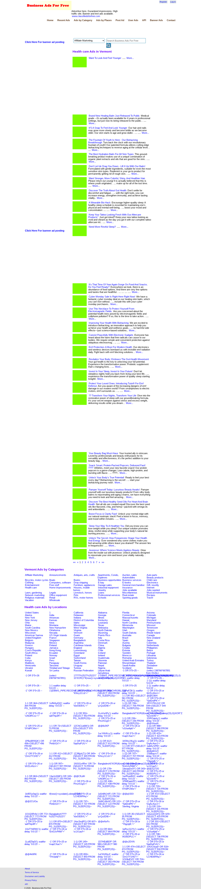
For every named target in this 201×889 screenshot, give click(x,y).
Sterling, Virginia (130, 806)
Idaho (76, 622)
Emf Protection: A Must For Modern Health (110, 347)
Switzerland (80, 658)
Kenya (28, 660)
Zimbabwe (152, 665)
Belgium (29, 640)
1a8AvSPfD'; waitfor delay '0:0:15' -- (156, 747)
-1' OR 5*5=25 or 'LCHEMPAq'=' (82, 795)
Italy (100, 638)
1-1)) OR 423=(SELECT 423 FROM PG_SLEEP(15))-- (157, 736)
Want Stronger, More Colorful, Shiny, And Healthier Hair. (117, 178)
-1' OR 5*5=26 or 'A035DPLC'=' (131, 835)
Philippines (152, 648)
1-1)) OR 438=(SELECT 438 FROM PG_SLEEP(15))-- (109, 784)
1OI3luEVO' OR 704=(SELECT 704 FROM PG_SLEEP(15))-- (133, 862)
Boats (52, 580)
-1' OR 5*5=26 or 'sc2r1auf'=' (82, 830)
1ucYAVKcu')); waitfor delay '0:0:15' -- (109, 734)
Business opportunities (109, 580)
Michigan (151, 617)
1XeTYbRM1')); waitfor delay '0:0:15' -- (36, 830)
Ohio (27, 622)
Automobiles (128, 577)
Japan (150, 640)
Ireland (101, 655)
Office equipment (58, 595)
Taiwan (77, 660)
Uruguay (78, 665)
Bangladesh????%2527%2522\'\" (57, 815)
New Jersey (31, 620)
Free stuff (54, 585)
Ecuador (53, 653)
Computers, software (60, 582)
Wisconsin (30, 633)
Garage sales (105, 585)
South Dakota (129, 633)
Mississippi (79, 625)
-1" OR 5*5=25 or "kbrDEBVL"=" (82, 815)
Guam (77, 635)
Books (77, 580)
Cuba (27, 658)
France (53, 638)
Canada (151, 635)
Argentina (78, 643)
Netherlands (153, 645)
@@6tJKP (103, 726)
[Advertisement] (81, 30)
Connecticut (128, 615)
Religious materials (34, 597)
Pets (76, 595)
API (144, 20)
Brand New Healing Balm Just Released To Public (114, 116)
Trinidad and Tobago (59, 668)
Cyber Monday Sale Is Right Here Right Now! (112, 296)
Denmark (103, 643)
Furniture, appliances (84, 585)
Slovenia (102, 660)
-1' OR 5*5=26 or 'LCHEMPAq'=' (155, 855)
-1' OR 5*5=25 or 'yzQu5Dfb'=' (106, 815)
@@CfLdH (79, 776)
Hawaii (125, 620)
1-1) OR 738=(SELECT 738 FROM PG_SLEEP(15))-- (157, 836)
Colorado (151, 615)
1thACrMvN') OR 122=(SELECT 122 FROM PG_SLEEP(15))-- (110, 804)
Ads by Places (104, 20)
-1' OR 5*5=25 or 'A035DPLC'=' (155, 772)
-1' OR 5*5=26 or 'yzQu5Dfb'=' (106, 704)
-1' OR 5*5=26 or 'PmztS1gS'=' (82, 782)
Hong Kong (55, 650)
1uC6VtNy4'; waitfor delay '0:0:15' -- (108, 855)
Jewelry (102, 590)
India (51, 615)
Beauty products (155, 577)
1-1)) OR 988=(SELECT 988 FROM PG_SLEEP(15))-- (157, 728)
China (101, 645)
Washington (128, 627)
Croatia (126, 648)
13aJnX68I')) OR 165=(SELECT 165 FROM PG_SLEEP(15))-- (60, 779)
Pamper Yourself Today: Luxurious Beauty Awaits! (114, 489)
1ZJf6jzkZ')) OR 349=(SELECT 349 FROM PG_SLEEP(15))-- (84, 756)
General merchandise (133, 585)
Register (163, 2)
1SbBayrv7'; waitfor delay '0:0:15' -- (156, 754)
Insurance (127, 587)
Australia (126, 635)
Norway (53, 655)
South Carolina (32, 627)
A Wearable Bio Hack (100, 202)
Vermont (78, 633)
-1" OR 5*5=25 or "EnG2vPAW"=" (131, 764)
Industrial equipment (108, 587)
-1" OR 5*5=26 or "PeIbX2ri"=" (58, 802)
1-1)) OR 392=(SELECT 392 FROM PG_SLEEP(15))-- (109, 862)
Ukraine (29, 668)
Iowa (51, 622)
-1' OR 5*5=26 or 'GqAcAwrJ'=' (155, 802)
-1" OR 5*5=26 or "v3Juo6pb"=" (131, 727)
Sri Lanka (54, 670)
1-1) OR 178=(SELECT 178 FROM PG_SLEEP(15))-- (109, 771)
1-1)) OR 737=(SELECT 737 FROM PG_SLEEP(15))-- (84, 804)
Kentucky (103, 620)
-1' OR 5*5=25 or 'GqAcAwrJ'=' (155, 742)
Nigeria (101, 668)
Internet (150, 587)
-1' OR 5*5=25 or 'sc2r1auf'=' (155, 764)
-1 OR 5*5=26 (32, 675)
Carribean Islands (83, 645)
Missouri (151, 625)
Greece (29, 645)
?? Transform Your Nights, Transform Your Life (112, 395)
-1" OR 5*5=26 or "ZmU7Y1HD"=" (33, 754)
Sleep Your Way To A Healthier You (106, 526)
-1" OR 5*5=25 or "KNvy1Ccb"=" (82, 691)
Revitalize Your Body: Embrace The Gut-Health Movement (119, 359)
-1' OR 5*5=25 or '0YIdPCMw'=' (33, 727)
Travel (150, 597)
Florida (125, 612)
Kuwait (28, 670)
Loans (101, 592)
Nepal (101, 665)
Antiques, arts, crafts (84, 575)
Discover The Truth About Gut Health (107, 190)
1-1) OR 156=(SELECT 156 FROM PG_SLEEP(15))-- (133, 721)
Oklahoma (54, 630)
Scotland (126, 668)
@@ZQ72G (153, 768)
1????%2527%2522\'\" (85, 675)
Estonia (126, 650)
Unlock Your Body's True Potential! (106, 477)
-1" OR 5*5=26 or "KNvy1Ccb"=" (107, 754)
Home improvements (60, 587)
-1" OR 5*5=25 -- (33, 690)
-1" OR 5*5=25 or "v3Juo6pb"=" (155, 830)
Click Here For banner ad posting (44, 42)
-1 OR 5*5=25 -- (130, 670)
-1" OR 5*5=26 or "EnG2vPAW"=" (58, 830)
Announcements (57, 575)
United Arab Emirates (133, 660)
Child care (152, 580)
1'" (99, 685)
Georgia (102, 615)
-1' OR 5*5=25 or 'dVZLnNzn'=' (155, 691)
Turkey (150, 660)
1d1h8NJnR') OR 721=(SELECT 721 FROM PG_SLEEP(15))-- (110, 796)
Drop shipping (81, 582)
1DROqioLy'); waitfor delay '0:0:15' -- (157, 719)
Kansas (53, 620)
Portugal (151, 653)
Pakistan (102, 663)
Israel (52, 658)
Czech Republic (33, 650)
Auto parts (152, 575)
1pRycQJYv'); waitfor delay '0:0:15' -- (133, 830)
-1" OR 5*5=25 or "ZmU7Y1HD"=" (131, 855)
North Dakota (105, 630)
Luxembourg (80, 650)
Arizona (151, 612)
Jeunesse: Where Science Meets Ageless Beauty (114, 550)
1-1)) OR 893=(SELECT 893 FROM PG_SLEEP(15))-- (84, 857)
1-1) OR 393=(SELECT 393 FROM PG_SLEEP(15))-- (109, 693)
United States (32, 612)
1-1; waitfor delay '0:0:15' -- (131, 679)
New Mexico (31, 630)
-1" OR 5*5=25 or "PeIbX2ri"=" (58, 742)
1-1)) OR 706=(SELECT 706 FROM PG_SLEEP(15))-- (133, 706)
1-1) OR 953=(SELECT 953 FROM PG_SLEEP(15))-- (84, 716)
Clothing (29, 582)
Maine (28, 625)
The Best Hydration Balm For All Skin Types (111, 154)
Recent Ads (63, 20)
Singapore (54, 640)
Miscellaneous (129, 592)
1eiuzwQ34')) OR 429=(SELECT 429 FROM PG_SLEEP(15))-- (158, 816)
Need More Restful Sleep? (102, 227)
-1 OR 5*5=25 (129, 685)
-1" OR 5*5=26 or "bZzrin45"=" (155, 777)
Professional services (109, 595)
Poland (28, 655)
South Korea (80, 663)
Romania (127, 658)
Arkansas (54, 617)
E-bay (101, 582)
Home (50, 20)
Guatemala (103, 658)
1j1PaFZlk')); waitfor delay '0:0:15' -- (132, 691)
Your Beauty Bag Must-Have (103, 453)
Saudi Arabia (128, 665)
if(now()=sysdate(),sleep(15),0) (65, 794)
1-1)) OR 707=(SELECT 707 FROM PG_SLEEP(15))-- (133, 756)
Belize (150, 650)
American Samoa (34, 635)
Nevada (53, 633)
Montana (53, 625)
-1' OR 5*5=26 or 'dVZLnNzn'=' (33, 764)
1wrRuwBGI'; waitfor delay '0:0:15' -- (132, 777)
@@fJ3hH (152, 695)
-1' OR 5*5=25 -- (82, 685)
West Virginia (80, 627)
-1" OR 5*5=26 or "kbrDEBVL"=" (82, 704)
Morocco (126, 655)
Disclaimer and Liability (35, 876)
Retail (52, 597)
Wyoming (103, 633)
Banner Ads (156, 20)
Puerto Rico (104, 635)
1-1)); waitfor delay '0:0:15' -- (156, 681)
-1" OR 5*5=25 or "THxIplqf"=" (155, 782)
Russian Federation (84, 670)
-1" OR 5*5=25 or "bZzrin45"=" (155, 714)
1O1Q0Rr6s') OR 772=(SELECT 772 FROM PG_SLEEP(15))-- (36, 816)
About (27, 869)
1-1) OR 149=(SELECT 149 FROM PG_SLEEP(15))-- (84, 844)
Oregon (150, 630)
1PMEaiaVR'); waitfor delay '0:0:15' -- (133, 782)
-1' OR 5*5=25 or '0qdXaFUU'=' (155, 842)
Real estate (128, 595)
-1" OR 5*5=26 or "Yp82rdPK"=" (155, 699)
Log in (173, 2)
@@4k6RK (31, 854)
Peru (51, 660)
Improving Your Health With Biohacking (109, 323)
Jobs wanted (153, 590)
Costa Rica (103, 640)
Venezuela (30, 665)
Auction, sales (129, 575)
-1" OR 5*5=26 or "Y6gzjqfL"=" (131, 822)
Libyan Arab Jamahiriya (104, 671)
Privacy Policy (31, 880)
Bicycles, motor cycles (36, 580)
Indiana (77, 617)
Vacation (29, 600)
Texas (101, 625)
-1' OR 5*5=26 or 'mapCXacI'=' (131, 734)
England (78, 648)
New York (30, 617)
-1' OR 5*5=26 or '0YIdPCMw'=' (131, 787)
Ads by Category (83, 20)
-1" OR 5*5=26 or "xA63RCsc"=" (107, 777)
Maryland (151, 620)
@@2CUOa (31, 801)
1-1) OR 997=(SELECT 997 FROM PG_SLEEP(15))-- (60, 766)
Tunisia (77, 668)
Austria (126, 643)
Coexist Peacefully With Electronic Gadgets (111, 335)
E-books (126, 582)
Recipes (151, 595)
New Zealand (153, 638)
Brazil (125, 638)
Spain (125, 640)
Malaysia (29, 643)
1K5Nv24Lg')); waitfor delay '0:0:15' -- (133, 742)
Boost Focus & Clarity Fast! (103, 514)
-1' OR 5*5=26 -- (106, 678)
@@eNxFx (104, 821)
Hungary (29, 648)
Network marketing (34, 595)
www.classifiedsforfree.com (86, 16)
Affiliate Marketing (34, 575)
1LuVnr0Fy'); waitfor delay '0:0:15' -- (108, 714)
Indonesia (152, 658)
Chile (100, 650)
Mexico (53, 643)
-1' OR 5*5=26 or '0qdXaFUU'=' (82, 742)
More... (130, 58)
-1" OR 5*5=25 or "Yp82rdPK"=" (131, 802)
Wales (150, 668)
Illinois (101, 617)
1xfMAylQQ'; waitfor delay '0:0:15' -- (59, 704)
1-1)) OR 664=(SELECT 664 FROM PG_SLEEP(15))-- (109, 831)
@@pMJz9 (152, 751)
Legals (52, 592)
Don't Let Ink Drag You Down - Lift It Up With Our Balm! (117, 166)
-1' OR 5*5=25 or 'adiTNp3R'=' (33, 822)
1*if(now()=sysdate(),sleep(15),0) (164, 675)
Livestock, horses (83, 592)
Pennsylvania (153, 622)
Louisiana (103, 622)
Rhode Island (153, 633)
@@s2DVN (128, 841)
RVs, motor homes (83, 597)
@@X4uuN (152, 723)
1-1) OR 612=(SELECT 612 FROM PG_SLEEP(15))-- (109, 743)
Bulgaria (126, 645)
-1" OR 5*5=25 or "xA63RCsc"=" (33, 714)
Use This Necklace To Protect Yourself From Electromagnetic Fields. (111, 310)
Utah (124, 630)
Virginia (77, 630)
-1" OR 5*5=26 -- (155, 678)
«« (74, 562)
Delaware (78, 615)
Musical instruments (157, 592)
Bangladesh (80, 640)
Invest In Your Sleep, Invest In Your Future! (111, 371)
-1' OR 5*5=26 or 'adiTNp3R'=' (58, 714)
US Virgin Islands (58, 635)
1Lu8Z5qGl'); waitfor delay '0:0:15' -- (35, 842)
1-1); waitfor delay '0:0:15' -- (155, 686)
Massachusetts (130, 617)
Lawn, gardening (33, 592)
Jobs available (129, 590)
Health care (31, 587)
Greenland (79, 653)
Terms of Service (32, 872)
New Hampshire (57, 627)
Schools (102, 597)
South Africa (31, 653)
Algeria (101, 648)
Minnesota (127, 625)
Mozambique (129, 663)
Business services (131, 580)
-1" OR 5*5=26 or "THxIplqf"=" (58, 855)
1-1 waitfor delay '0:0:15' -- (57, 686)
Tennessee (152, 627)
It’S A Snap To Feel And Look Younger (108, 128)
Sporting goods (130, 597)
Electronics (152, 582)
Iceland (101, 653)
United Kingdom (33, 638)
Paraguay (54, 663)
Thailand (151, 663)
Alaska (28, 615)
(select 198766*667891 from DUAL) (158, 671)
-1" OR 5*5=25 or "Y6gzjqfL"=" (155, 759)
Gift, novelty (153, 585)
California (78, 612)
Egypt (77, 655)
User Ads (133, 20)
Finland (53, 645)
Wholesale (54, 600)
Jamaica (53, 648)
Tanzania (53, 665)
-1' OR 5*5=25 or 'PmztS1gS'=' (106, 719)
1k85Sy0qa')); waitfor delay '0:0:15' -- (35, 795)
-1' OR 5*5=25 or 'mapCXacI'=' (58, 842)
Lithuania (151, 655)
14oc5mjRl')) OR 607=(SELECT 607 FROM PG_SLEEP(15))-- (85, 824)
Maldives (29, 663)
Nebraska (103, 627)
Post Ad (120, 20)
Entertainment (32, 585)
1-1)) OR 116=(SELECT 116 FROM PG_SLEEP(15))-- (157, 809)
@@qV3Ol (127, 794)
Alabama (102, 612)
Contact (171, 20)
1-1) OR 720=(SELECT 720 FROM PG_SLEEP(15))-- (157, 789)
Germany (78, 638)
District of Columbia (84, 620)
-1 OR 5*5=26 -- (33, 685)
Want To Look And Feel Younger (105, 58)
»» (103, 562)
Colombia (151, 643)
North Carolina (129, 622)
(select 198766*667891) (57, 676)
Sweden (126, 653)
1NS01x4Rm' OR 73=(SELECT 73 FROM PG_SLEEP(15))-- (84, 766)
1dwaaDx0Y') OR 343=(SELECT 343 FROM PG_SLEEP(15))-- (134, 771)
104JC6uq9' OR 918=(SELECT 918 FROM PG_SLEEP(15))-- (157, 849)
